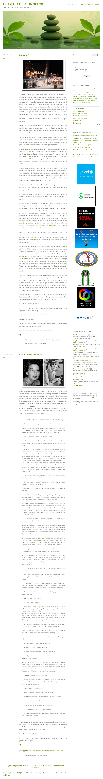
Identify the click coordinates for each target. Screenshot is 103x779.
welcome (88, 102)
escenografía (31, 206)
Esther (31, 465)
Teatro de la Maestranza (41, 225)
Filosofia (27, 340)
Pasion (85, 89)
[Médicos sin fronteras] (86, 227)
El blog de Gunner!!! (23, 4)
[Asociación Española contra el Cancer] (86, 205)
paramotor (80, 98)
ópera (28, 154)
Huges (62, 420)
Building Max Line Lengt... (80, 113)
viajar (80, 102)
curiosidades (76, 92)
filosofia (51, 340)
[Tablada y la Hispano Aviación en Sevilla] (86, 247)
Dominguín (61, 637)
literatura (52, 750)
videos (83, 102)
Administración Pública (78, 89)
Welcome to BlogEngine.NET (81, 369)
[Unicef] (86, 183)
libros (93, 94)
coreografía (34, 239)
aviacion (46, 750)
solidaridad (81, 100)
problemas (85, 98)
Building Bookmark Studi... (80, 116)
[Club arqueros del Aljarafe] (86, 285)
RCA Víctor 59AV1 (43, 538)
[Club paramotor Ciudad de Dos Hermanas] (86, 266)
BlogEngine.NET (15, 773)
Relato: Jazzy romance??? (32, 354)
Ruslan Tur (77, 120)
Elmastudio (34, 773)
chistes (85, 90)
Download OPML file (93, 125)
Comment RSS (77, 385)
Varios (43, 340)
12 (51, 766)
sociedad (76, 100)
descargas (81, 92)
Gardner (33, 420)
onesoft (47, 773)
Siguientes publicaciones (16, 766)
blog (74, 91)
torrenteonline (94, 100)
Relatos (38, 750)
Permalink (61, 340)
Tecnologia (87, 100)
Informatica (96, 92)
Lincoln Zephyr (52, 430)
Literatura (28, 750)
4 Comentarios (7, 358)
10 (46, 766)
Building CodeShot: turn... (80, 118)
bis (64, 246)
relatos (57, 750)
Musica (33, 340)
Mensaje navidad (83, 96)
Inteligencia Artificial (77, 94)
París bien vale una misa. (80, 335)
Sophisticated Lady (59, 549)
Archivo (82, 4)
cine (89, 91)
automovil (90, 89)
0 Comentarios (7, 59)
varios (75, 102)
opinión (74, 98)
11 (48, 766)
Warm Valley (36, 606)
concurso (93, 90)
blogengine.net (79, 90)
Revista (95, 98)
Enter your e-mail (80, 71)
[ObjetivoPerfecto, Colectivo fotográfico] (86, 307)
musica (56, 340)
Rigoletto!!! (24, 55)
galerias (91, 92)
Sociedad (38, 340)
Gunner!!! (63, 773)
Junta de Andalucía (87, 94)
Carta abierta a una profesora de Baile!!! (84, 363)
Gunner (6, 57)
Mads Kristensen (79, 111)
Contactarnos (71, 4)
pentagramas (51, 261)
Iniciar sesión (93, 4)
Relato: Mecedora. (78, 373)
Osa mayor (41, 297)
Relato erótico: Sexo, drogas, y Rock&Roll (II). (86, 356)
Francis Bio (77, 123)
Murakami (90, 96)
